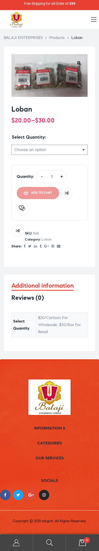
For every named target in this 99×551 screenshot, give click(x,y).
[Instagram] (44, 495)
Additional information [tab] (42, 285)
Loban (47, 239)
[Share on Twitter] (30, 246)
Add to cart (41, 193)
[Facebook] (5, 495)
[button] (78, 62)
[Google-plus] (31, 495)
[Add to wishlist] (23, 209)
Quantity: (25, 176)
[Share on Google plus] (46, 246)
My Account (16, 543)
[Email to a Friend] (59, 246)
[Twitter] (18, 495)
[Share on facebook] (24, 246)
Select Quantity (28, 137)
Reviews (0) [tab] (27, 298)
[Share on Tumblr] (40, 246)
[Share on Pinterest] (53, 246)
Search (49, 543)
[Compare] (66, 193)
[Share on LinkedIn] (35, 246)
